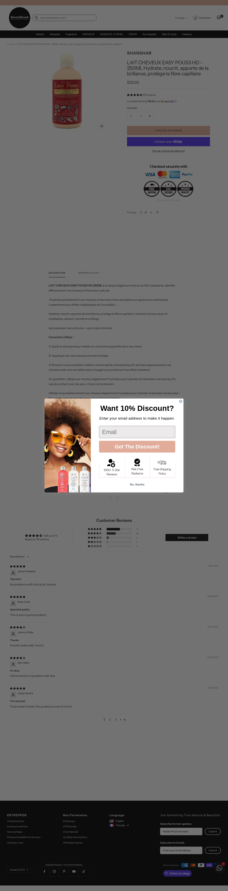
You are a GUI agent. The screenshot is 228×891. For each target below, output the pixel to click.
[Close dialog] (180, 401)
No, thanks (137, 484)
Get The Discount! (137, 447)
